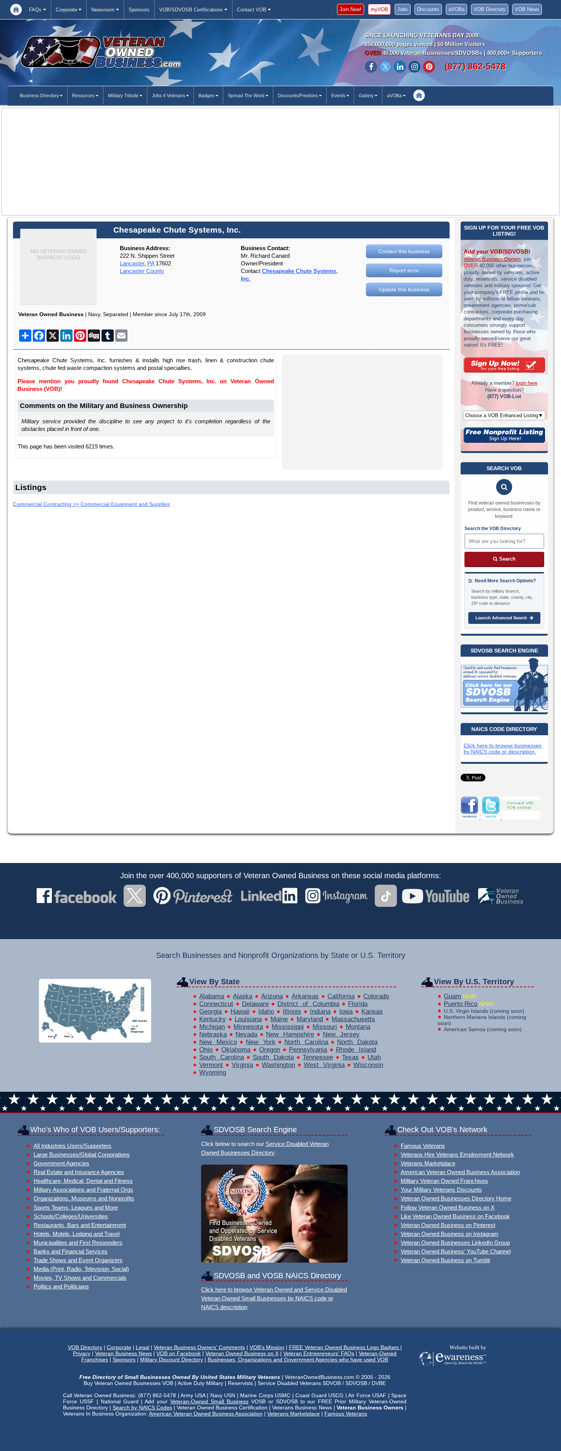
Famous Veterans (423, 1145)
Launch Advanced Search (502, 617)
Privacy (81, 1353)
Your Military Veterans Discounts (441, 1189)
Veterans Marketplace (428, 1163)
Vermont (211, 1065)
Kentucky (212, 1019)
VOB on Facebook (178, 1353)
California (341, 996)
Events (339, 95)
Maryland (310, 1019)
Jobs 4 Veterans (169, 95)
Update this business (404, 289)
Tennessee (318, 1057)
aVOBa (456, 9)
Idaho (266, 1011)
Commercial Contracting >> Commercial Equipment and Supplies (91, 504)
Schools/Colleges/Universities (71, 1216)
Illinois (292, 1011)
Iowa (346, 1011)
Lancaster (132, 263)
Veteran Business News (123, 1353)
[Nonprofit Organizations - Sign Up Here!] (504, 441)
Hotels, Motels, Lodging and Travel (76, 1234)
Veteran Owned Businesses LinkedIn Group (455, 1242)
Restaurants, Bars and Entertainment (80, 1225)
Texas (350, 1057)
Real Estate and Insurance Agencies (79, 1172)
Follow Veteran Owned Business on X (448, 1207)
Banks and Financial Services (71, 1251)
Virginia (242, 1065)
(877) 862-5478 (475, 66)
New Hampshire (290, 1034)
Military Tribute (124, 95)
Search (507, 559)
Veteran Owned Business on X (242, 1353)
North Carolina (306, 1042)
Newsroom (103, 10)
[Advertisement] (280, 161)
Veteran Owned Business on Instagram (449, 1234)
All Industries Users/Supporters (72, 1145)
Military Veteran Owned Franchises (444, 1181)
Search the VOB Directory (492, 528)
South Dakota (273, 1057)
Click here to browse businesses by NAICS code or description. (503, 748)
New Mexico (218, 1042)
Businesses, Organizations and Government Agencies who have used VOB (298, 1359)
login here (526, 383)
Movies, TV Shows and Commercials (80, 1277)
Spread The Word (247, 95)
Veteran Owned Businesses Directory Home (456, 1198)
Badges (207, 95)
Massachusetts (353, 1019)
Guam (452, 996)
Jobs (402, 9)
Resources (84, 95)
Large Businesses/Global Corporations (82, 1154)
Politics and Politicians (61, 1286)
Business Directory (40, 95)
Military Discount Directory (171, 1359)
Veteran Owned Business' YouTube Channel (456, 1251)
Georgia (210, 1011)
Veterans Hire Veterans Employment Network (457, 1154)
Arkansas (305, 996)
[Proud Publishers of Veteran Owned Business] (452, 1365)
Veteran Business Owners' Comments (199, 1347)
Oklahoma (235, 1049)
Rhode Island (356, 1049)
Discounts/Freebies (298, 95)
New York (261, 1042)
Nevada (246, 1034)
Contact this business (404, 251)
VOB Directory (490, 9)
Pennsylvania (308, 1049)
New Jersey (341, 1034)
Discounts (428, 9)
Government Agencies (61, 1163)
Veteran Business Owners (492, 259)
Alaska (242, 996)
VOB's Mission (267, 1347)
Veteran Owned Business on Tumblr (445, 1260)
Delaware (255, 1004)
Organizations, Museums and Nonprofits (84, 1198)
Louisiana (248, 1019)
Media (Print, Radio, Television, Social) (81, 1269)
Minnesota (248, 1026)
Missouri (325, 1026)
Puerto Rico (460, 1004)
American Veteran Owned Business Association (460, 1172)
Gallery (367, 95)
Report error (404, 270)
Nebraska (213, 1034)
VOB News (527, 9)
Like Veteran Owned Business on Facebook (455, 1216)
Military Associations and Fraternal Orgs (83, 1189)
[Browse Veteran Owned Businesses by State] (95, 1040)
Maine (279, 1019)
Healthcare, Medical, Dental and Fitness (83, 1181)
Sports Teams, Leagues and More (76, 1207)
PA (150, 263)
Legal (142, 1347)
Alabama (211, 996)
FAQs (36, 10)
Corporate (67, 10)
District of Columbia (308, 1004)
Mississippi (288, 1026)
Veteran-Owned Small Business (209, 1401)
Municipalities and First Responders (78, 1242)
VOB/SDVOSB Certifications (191, 10)
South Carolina (221, 1057)
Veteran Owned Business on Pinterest (448, 1225)
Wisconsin (368, 1065)
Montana (358, 1026)
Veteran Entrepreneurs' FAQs (318, 1353)
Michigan (212, 1026)
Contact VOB (252, 10)
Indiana (320, 1011)
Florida (358, 1004)
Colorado (376, 996)
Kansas (372, 1011)
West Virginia (324, 1065)
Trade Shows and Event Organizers (78, 1260)
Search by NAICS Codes (142, 1407)
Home (16, 9)
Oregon (269, 1049)
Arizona (272, 996)
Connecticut (216, 1004)
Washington (278, 1065)
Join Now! (350, 9)
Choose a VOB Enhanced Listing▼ (504, 415)
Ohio (206, 1049)
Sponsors (139, 10)
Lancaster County (142, 271)
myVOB (379, 9)
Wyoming (212, 1072)
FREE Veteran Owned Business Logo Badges (344, 1347)
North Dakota (357, 1042)
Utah (374, 1057)
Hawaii (240, 1011)
